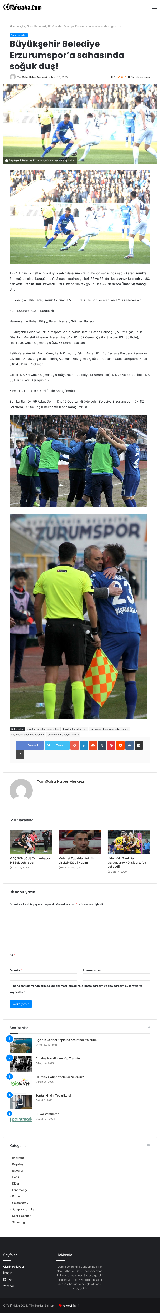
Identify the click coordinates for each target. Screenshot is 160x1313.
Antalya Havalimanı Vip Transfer (58, 1058)
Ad (12, 954)
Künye (7, 1279)
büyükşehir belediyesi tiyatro (63, 734)
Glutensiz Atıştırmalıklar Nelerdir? (60, 1077)
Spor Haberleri (36, 26)
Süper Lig (18, 1222)
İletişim (7, 1273)
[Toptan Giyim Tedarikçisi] (21, 1101)
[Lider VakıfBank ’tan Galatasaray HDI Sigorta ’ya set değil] (129, 842)
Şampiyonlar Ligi (23, 1209)
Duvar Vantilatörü (48, 1114)
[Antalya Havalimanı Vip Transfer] (21, 1064)
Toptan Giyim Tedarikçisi (53, 1095)
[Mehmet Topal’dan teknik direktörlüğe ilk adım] (80, 842)
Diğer (15, 1183)
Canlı (15, 1177)
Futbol (16, 1196)
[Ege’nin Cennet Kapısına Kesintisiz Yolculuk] (21, 1045)
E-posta (16, 970)
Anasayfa (18, 26)
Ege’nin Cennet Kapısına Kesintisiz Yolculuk (67, 1040)
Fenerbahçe (20, 1190)
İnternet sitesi (92, 970)
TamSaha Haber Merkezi (32, 77)
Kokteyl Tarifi (70, 1305)
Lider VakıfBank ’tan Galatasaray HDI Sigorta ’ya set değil (127, 862)
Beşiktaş (17, 1164)
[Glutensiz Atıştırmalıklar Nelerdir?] (21, 1082)
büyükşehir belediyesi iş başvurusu (109, 728)
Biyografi (18, 1170)
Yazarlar (8, 1286)
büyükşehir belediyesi (75, 728)
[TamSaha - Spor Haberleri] (23, 7)
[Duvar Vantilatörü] (21, 1120)
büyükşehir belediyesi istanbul (27, 734)
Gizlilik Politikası (13, 1266)
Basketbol (18, 1157)
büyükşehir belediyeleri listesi (43, 728)
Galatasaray (20, 1203)
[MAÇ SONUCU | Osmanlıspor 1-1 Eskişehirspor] (31, 842)
